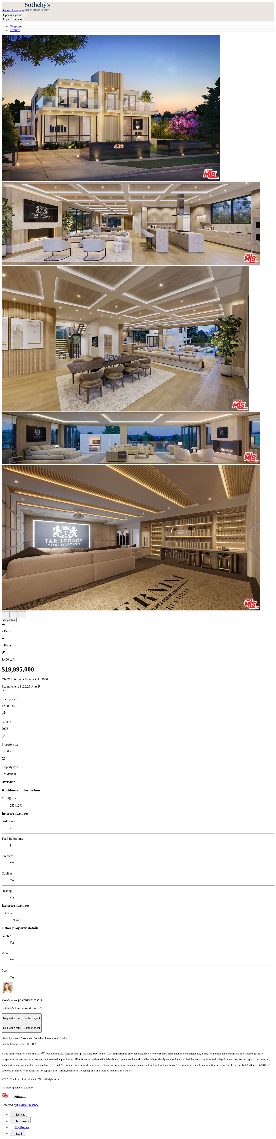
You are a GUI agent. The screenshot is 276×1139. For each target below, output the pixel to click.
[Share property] (22, 614)
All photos (9, 620)
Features (15, 30)
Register (17, 19)
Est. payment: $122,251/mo (19, 686)
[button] (138, 108)
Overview (16, 26)
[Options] (6, 614)
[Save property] (14, 614)
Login (6, 19)
